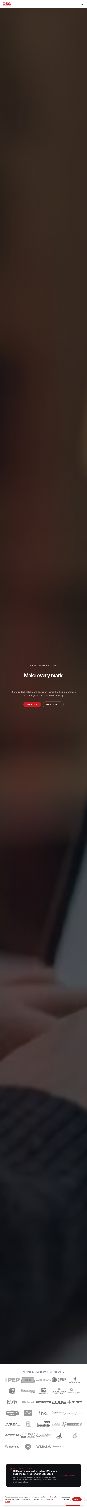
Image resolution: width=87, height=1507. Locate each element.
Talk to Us (31, 704)
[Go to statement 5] (48, 686)
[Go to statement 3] (41, 686)
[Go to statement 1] (36, 686)
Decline (66, 1499)
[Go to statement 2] (38, 686)
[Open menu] (82, 4)
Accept (76, 1499)
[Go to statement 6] (50, 686)
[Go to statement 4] (45, 686)
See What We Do (53, 704)
